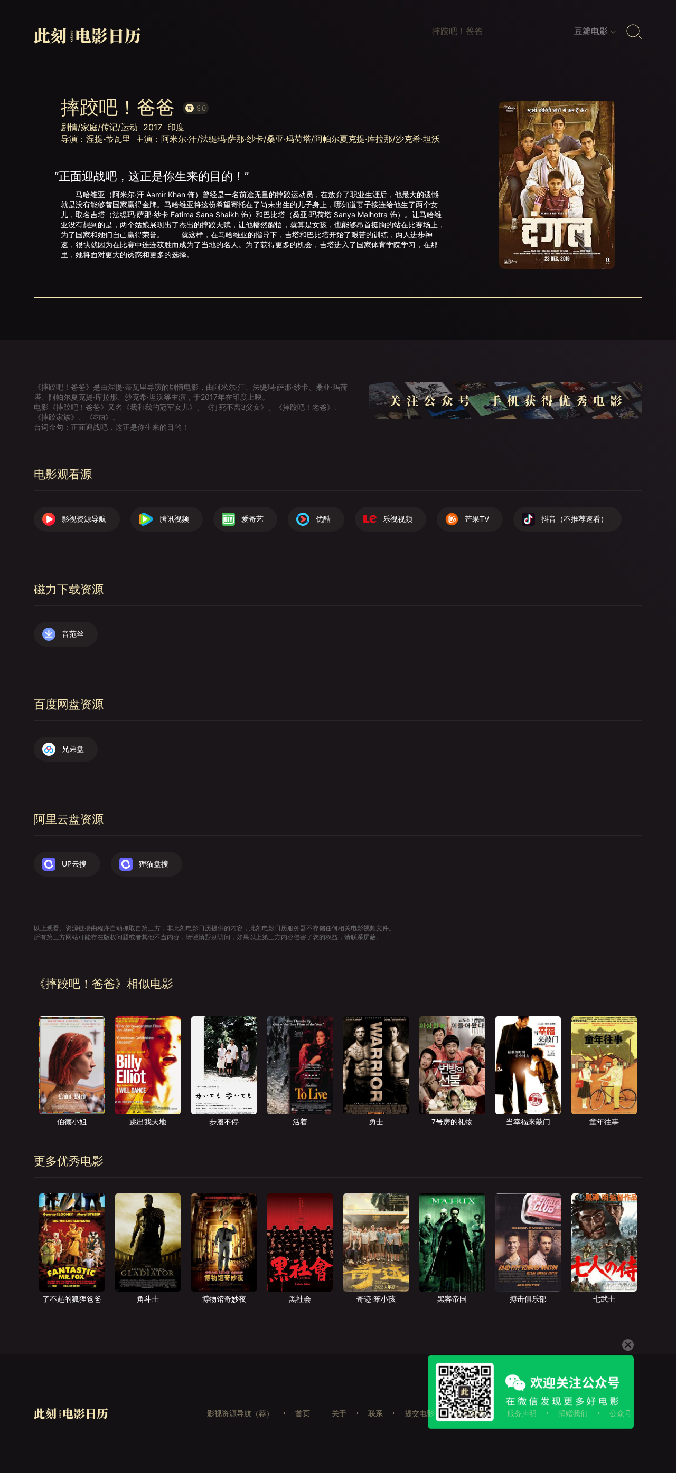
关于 (339, 1413)
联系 (375, 1413)
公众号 (620, 1413)
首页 (302, 1413)
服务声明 (522, 1413)
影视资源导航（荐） (240, 1413)
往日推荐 (470, 1413)
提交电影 (419, 1413)
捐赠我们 (573, 1413)
